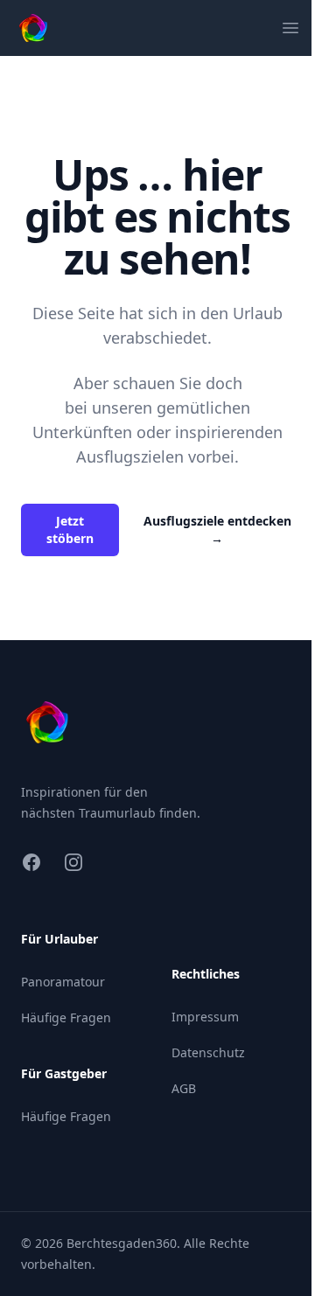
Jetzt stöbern (70, 529)
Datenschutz (208, 1052)
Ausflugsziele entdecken (217, 529)
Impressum (205, 1016)
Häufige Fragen (66, 1017)
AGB (184, 1088)
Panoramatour (63, 981)
